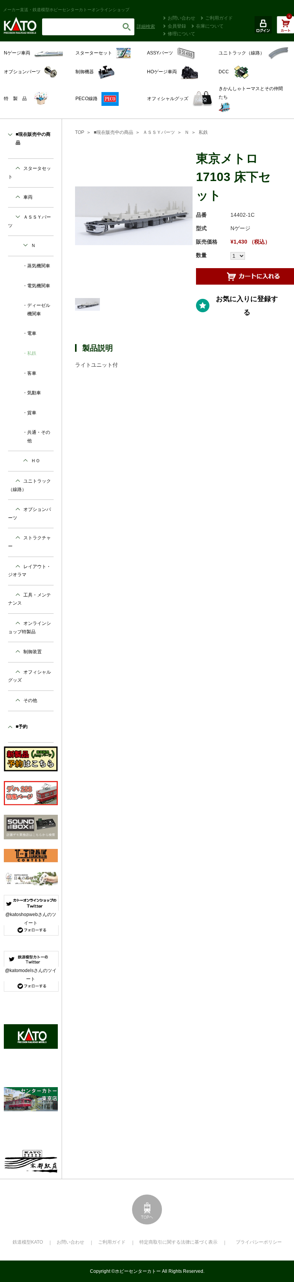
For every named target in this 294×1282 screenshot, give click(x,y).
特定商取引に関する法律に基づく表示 (178, 1242)
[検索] (126, 26)
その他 (30, 700)
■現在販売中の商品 (113, 132)
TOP (79, 132)
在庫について (210, 26)
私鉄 (203, 132)
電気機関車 (38, 285)
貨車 (31, 412)
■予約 (22, 726)
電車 (31, 333)
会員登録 (177, 26)
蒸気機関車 (38, 266)
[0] (285, 28)
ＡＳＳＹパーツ (159, 132)
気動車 (34, 392)
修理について (181, 33)
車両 (28, 197)
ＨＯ (35, 460)
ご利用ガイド (219, 18)
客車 (31, 373)
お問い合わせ (181, 18)
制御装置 (32, 651)
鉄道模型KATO (28, 1242)
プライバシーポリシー (259, 1242)
